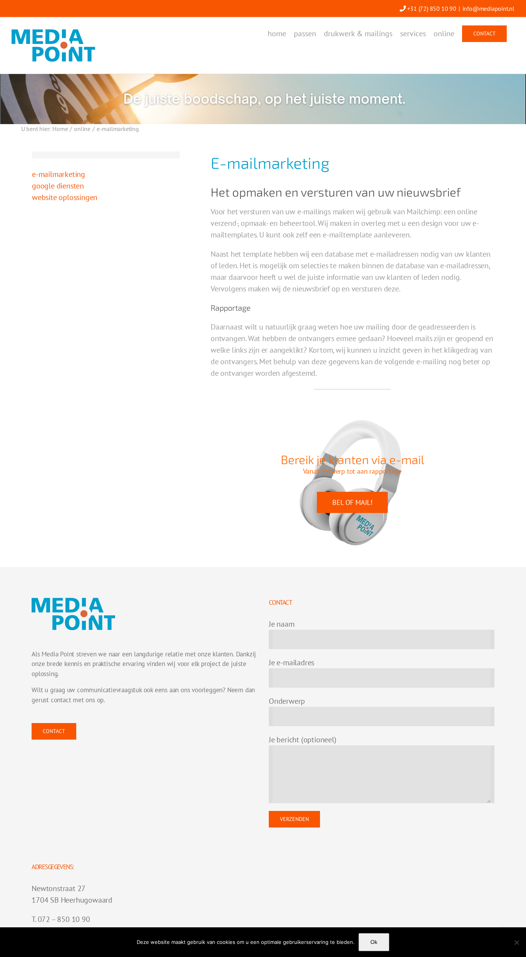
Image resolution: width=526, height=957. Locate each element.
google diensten (58, 186)
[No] (516, 942)
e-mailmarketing (58, 174)
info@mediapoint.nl (488, 8)
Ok (373, 942)
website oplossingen (64, 197)
